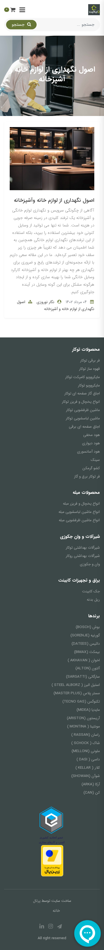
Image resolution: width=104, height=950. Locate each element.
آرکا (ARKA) (91, 784)
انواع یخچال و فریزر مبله (81, 504)
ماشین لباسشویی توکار (83, 418)
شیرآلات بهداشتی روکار (83, 556)
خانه (56, 910)
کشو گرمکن (91, 468)
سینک (95, 460)
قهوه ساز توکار (89, 369)
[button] (10, 9)
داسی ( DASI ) (88, 759)
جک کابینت (91, 591)
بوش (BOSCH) (88, 627)
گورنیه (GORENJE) (85, 635)
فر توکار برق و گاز (87, 476)
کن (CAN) (91, 793)
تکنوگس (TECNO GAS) (81, 701)
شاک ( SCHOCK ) (85, 743)
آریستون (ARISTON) (83, 718)
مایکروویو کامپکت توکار (82, 377)
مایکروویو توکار (89, 385)
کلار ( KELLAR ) (87, 768)
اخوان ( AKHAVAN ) (84, 660)
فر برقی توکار (90, 360)
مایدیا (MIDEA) (88, 710)
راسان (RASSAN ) (85, 735)
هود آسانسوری (88, 452)
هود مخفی (91, 435)
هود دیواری (91, 443)
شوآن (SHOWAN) (85, 776)
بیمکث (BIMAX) (87, 652)
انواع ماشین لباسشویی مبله (79, 512)
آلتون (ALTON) (87, 668)
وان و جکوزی (90, 564)
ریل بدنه (93, 600)
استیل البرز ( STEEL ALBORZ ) (76, 685)
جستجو (19, 24)
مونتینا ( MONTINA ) (83, 726)
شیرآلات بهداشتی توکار (83, 548)
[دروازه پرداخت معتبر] (52, 860)
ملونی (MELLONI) (86, 751)
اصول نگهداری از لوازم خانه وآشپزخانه (54, 200)
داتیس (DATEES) (86, 644)
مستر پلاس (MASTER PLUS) (77, 693)
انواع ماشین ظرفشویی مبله (79, 520)
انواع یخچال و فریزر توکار (81, 402)
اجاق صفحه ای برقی (84, 427)
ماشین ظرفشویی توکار (83, 410)
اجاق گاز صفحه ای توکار (82, 393)
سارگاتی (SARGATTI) (83, 677)
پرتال (36, 901)
